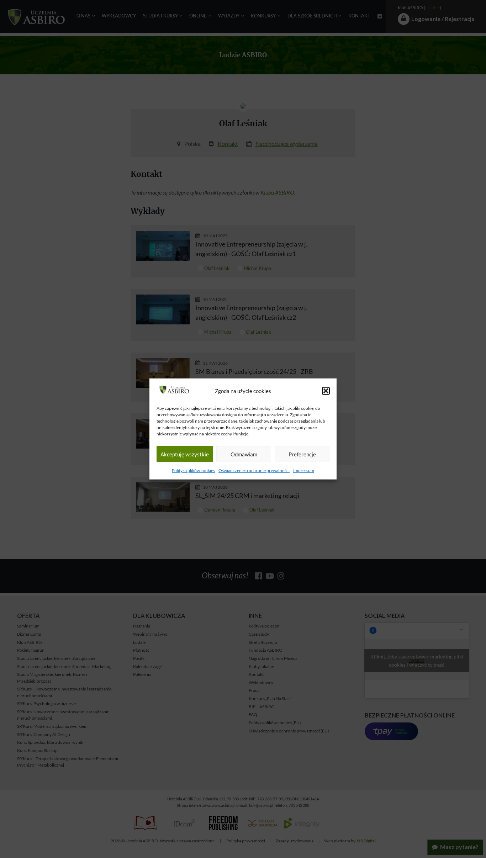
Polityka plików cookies (193, 470)
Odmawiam (244, 454)
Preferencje (302, 454)
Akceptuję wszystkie (184, 454)
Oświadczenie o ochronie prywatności (254, 470)
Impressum (303, 470)
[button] (325, 390)
